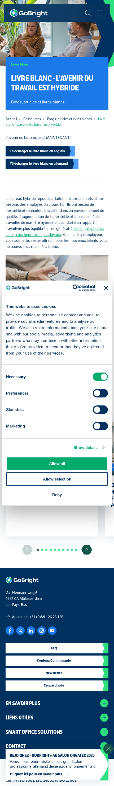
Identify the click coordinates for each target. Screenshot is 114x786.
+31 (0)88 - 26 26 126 (46, 616)
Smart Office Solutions (34, 732)
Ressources (32, 119)
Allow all (57, 463)
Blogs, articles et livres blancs (69, 119)
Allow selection (57, 479)
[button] (38, 550)
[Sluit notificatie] (108, 749)
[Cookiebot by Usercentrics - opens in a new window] (73, 288)
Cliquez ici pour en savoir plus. (36, 774)
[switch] (100, 393)
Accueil (11, 119)
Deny (57, 494)
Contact (16, 746)
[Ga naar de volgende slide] (86, 550)
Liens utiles (19, 717)
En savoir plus (23, 703)
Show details (85, 447)
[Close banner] (106, 288)
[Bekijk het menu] (100, 13)
